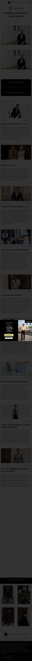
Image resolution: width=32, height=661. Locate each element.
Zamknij (28, 321)
